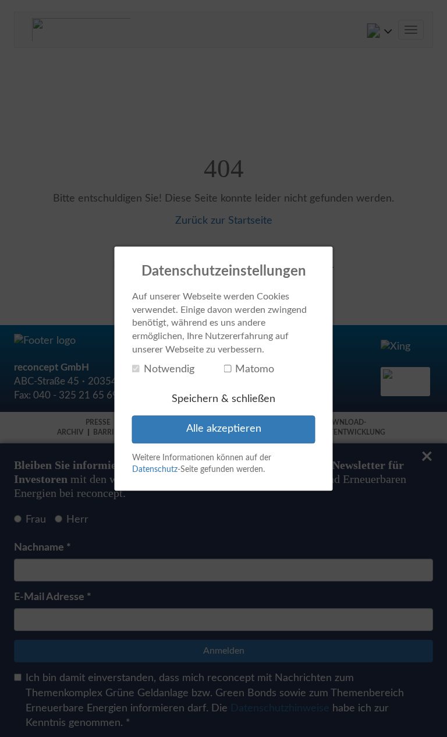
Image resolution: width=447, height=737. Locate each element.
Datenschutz (155, 470)
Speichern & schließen (223, 399)
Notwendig (169, 369)
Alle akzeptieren (223, 429)
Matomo (254, 369)
